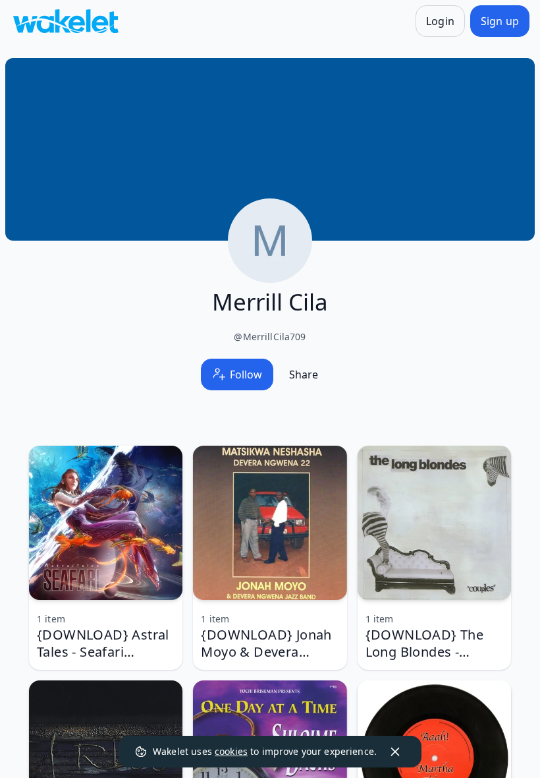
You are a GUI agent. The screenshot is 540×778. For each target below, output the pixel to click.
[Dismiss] (395, 751)
